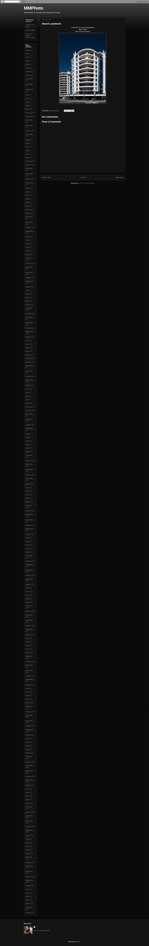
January (28, 75)
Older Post (119, 177)
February (29, 71)
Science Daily (30, 30)
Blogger (78, 942)
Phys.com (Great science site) (30, 35)
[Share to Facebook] (71, 111)
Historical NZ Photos (30, 25)
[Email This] (65, 111)
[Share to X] (69, 111)
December (29, 79)
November (29, 84)
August (28, 50)
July (27, 53)
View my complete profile (42, 930)
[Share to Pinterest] (73, 111)
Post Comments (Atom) (87, 183)
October (28, 131)
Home (83, 177)
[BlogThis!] (67, 111)
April (27, 64)
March (28, 68)
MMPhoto (33, 8)
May (27, 61)
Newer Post (46, 177)
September (29, 89)
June (27, 57)
